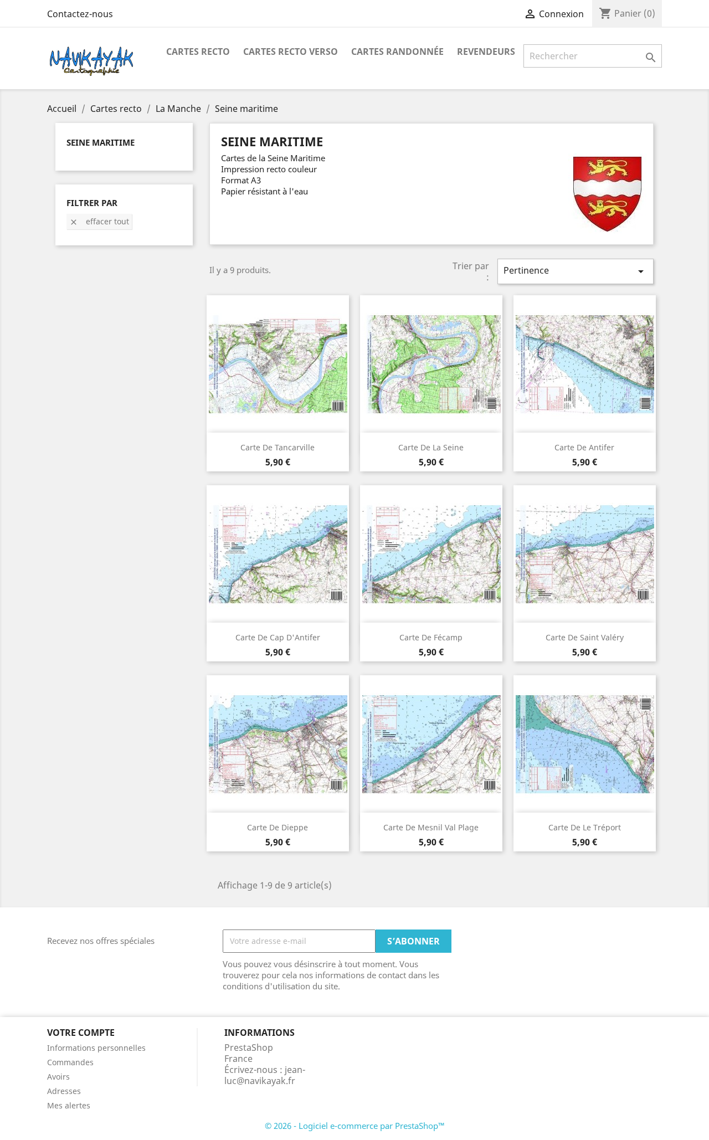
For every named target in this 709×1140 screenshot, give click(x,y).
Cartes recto (198, 51)
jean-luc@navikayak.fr (264, 1075)
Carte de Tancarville (277, 447)
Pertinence (576, 271)
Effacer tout (99, 221)
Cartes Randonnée (397, 51)
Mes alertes (68, 1105)
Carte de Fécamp (431, 637)
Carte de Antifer (584, 447)
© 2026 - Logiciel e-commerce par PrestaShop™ (355, 1125)
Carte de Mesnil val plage (431, 827)
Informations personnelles (96, 1048)
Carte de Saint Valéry (585, 637)
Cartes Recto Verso (290, 51)
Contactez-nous (80, 14)
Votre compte (81, 1032)
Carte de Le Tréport (584, 827)
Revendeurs (486, 51)
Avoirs (58, 1076)
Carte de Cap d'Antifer (277, 637)
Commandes (70, 1062)
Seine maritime (100, 142)
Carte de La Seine (431, 447)
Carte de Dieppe (277, 827)
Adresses (64, 1091)
